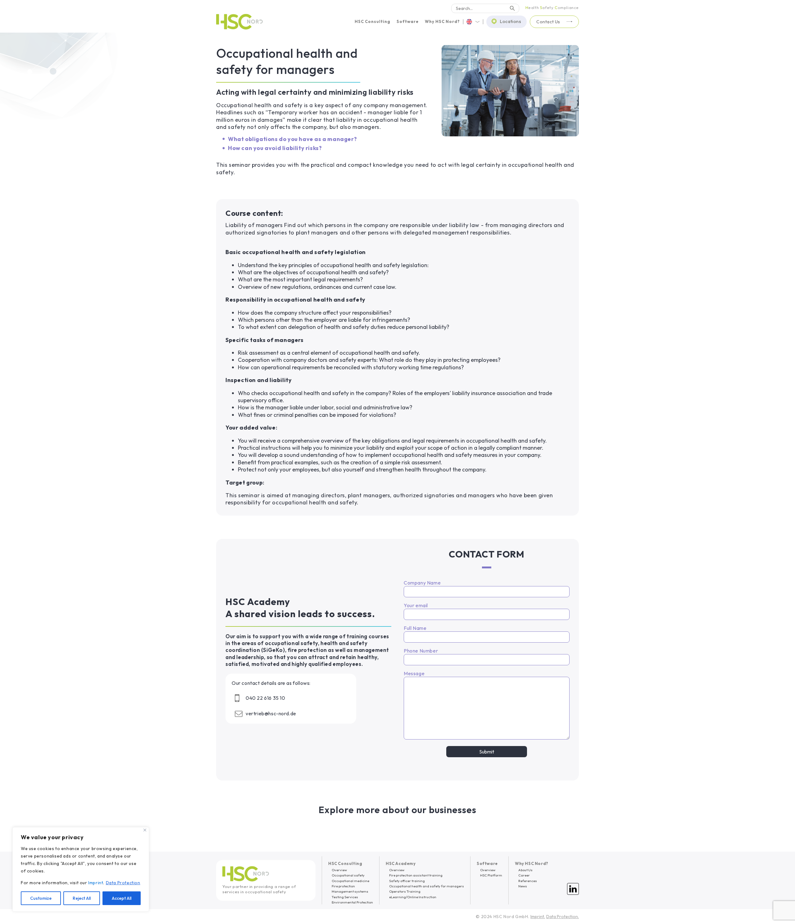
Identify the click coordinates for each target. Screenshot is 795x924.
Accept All (121, 898)
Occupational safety (348, 875)
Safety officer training (407, 881)
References (527, 881)
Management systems (350, 891)
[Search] (512, 8)
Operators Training (404, 891)
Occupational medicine (350, 881)
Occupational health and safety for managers (426, 886)
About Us (525, 870)
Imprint (95, 882)
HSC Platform (491, 875)
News (522, 886)
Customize (41, 898)
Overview (339, 870)
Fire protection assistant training (416, 875)
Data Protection (123, 882)
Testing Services (345, 897)
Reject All (82, 898)
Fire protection (343, 886)
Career (524, 875)
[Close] (144, 830)
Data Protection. (562, 916)
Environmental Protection (352, 902)
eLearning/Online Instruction (412, 897)
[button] (372, 21)
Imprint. (537, 916)
